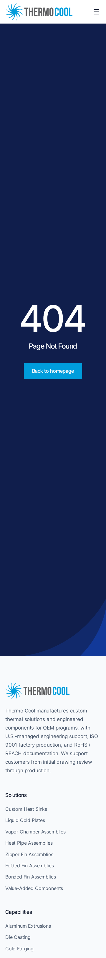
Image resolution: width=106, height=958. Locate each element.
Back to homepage (53, 371)
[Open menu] (96, 11)
